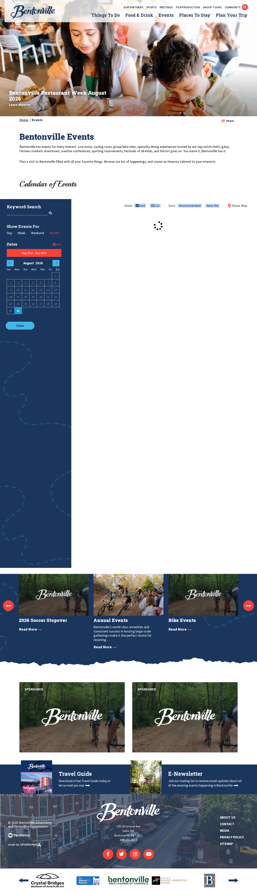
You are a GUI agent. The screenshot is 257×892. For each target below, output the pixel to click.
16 (10, 297)
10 (18, 290)
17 (18, 297)
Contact (227, 824)
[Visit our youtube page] (148, 854)
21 (48, 297)
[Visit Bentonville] (35, 11)
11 (25, 290)
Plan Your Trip (231, 15)
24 (18, 303)
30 (10, 310)
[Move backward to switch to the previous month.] (10, 263)
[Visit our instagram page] (135, 854)
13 (40, 290)
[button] (34, 253)
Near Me (212, 206)
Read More (28, 629)
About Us (228, 817)
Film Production (188, 7)
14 (48, 290)
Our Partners (133, 7)
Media (224, 830)
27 (40, 303)
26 (33, 303)
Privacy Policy (232, 837)
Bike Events (182, 620)
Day (9, 233)
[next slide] (248, 605)
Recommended (190, 206)
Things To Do (105, 15)
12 (33, 290)
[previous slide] (8, 605)
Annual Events (111, 620)
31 (18, 310)
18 (25, 297)
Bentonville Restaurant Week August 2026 (57, 95)
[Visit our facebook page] (108, 854)
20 (40, 297)
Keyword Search (24, 207)
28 (48, 303)
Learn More (17, 104)
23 (10, 303)
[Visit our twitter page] (121, 854)
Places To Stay (194, 15)
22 (55, 297)
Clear (20, 325)
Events (166, 15)
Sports (151, 7)
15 (55, 290)
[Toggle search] (245, 7)
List (157, 206)
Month (54, 233)
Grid (142, 206)
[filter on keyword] (50, 213)
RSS (58, 244)
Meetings (166, 7)
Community (232, 7)
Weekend (37, 233)
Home (24, 120)
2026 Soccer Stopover (43, 620)
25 (25, 303)
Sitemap (226, 844)
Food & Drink (139, 15)
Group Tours (212, 7)
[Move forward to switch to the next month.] (55, 263)
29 (55, 303)
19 (33, 297)
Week (21, 233)
